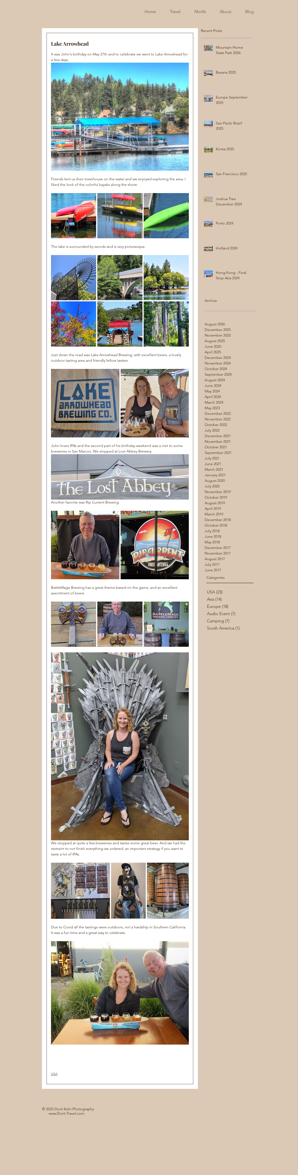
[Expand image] (73, 215)
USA (54, 1074)
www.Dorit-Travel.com (67, 1113)
